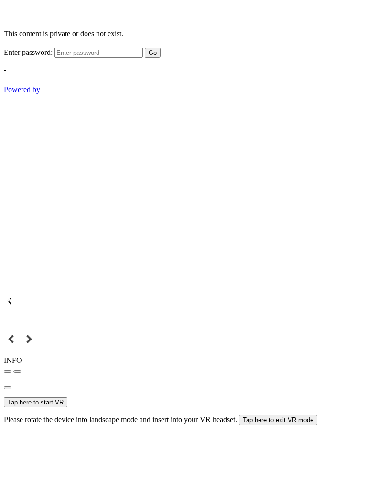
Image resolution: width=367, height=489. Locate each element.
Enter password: (28, 52)
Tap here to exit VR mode (278, 420)
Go (153, 52)
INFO (13, 360)
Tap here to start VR (36, 402)
